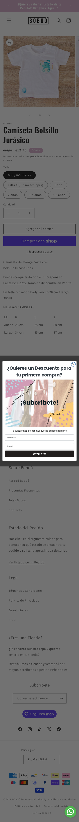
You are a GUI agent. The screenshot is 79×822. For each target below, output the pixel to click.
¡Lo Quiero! (39, 453)
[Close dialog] (73, 364)
